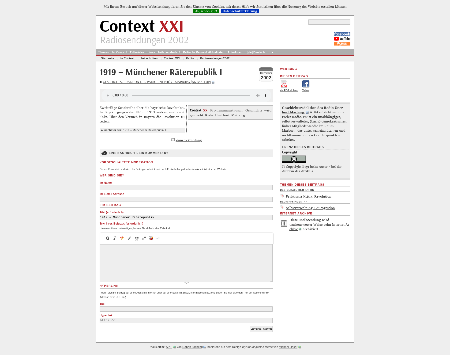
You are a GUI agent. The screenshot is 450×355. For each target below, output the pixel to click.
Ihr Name (106, 182)
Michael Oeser (288, 347)
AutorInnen (235, 52)
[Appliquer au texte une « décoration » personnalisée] (122, 238)
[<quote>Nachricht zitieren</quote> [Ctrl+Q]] (136, 238)
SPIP (169, 347)
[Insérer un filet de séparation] (158, 238)
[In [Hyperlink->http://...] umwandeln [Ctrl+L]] (129, 238)
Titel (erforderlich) (112, 212)
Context (142, 26)
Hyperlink (106, 315)
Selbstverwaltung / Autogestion (310, 208)
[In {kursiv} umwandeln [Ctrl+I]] (115, 238)
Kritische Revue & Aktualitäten (203, 52)
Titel (102, 303)
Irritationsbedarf (169, 52)
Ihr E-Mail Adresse (112, 194)
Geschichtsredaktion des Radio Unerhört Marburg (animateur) (157, 82)
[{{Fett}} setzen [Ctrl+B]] (107, 238)
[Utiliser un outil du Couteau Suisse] (151, 238)
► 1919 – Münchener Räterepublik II (133, 130)
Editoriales (137, 52)
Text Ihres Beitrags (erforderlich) (121, 223)
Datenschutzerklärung (240, 11)
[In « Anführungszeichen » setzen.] (144, 238)
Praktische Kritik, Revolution (308, 196)
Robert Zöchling (192, 347)
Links (151, 52)
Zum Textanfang (189, 140)
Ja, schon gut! (206, 11)
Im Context (119, 52)
